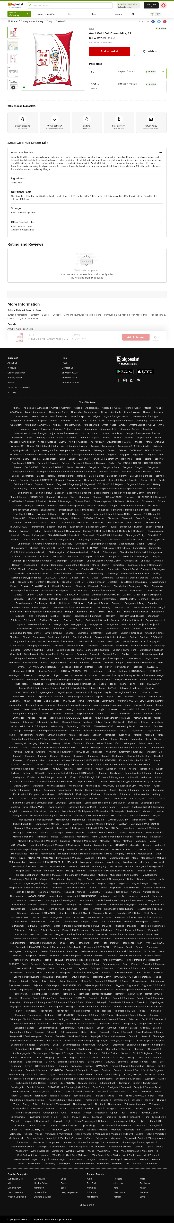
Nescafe (118, 1178)
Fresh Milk (135, 314)
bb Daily (11, 392)
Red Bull (91, 1183)
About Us (12, 362)
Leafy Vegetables (69, 1192)
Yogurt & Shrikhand (28, 318)
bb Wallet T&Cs (69, 377)
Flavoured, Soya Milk (116, 314)
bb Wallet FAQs (70, 372)
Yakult (143, 1187)
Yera (116, 1187)
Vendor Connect (70, 382)
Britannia (91, 1192)
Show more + (87, 1204)
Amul (91, 28)
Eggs (63, 1187)
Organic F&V (14, 1187)
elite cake (119, 1183)
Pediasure (145, 1183)
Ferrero (117, 1196)
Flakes (63, 1183)
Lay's (142, 1196)
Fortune (144, 1192)
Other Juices (41, 1192)
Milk (146, 314)
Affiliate (11, 382)
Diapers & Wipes (42, 1196)
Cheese (58, 314)
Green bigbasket (16, 372)
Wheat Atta (39, 1178)
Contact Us (67, 367)
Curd (99, 314)
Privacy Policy (14, 377)
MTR (142, 1178)
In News (11, 367)
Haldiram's (92, 1196)
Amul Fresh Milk (24, 328)
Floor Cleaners (15, 1192)
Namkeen (39, 1187)
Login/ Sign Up (151, 5)
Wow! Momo (120, 1192)
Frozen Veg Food (16, 1196)
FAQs (64, 362)
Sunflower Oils (15, 1178)
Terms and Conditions (18, 387)
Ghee (63, 1178)
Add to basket (109, 51)
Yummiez (92, 1187)
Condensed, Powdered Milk (79, 314)
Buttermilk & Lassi (41, 314)
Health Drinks (41, 1183)
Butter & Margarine (18, 314)
